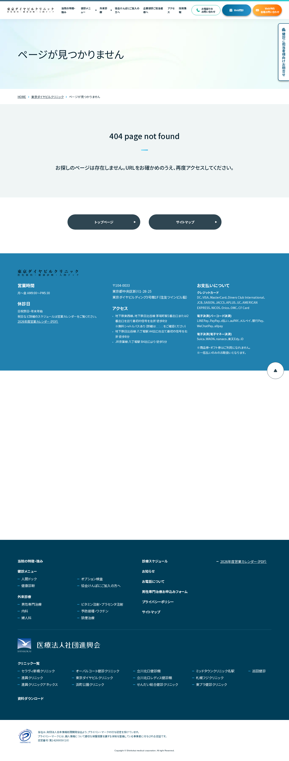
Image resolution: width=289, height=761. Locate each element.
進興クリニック (32, 677)
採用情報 (182, 10)
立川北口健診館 (149, 670)
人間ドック (29, 578)
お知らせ (148, 571)
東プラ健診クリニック (211, 684)
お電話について (153, 581)
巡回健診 (259, 670)
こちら (159, 326)
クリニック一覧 (29, 663)
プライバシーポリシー (158, 601)
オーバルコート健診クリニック (97, 670)
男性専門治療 (31, 604)
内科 (24, 610)
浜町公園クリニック (90, 684)
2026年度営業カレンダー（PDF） (38, 321)
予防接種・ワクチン (94, 610)
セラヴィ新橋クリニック (38, 670)
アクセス (171, 10)
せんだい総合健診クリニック (157, 684)
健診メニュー (86, 10)
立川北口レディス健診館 (154, 677)
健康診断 (28, 585)
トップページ (104, 222)
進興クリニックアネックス (39, 684)
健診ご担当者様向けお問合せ (283, 54)
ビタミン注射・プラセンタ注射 (102, 604)
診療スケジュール (155, 561)
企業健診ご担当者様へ (153, 10)
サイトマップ (185, 222)
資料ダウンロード (31, 698)
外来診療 (103, 10)
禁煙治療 (88, 617)
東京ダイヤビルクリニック (94, 677)
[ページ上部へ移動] (275, 370)
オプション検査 (92, 578)
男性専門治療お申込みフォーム (165, 591)
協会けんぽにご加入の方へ (127, 10)
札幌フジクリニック (209, 677)
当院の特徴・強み (68, 10)
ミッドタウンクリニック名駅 (215, 670)
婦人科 (26, 617)
